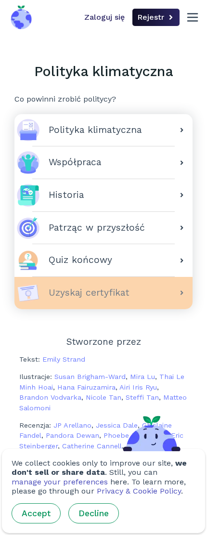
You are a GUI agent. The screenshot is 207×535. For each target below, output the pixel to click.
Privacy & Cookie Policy (139, 491)
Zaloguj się (104, 17)
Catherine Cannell (92, 446)
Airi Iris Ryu (138, 387)
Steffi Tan (142, 397)
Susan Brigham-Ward (90, 376)
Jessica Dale (117, 425)
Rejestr (150, 17)
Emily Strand (63, 359)
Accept (36, 513)
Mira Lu (142, 376)
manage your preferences (60, 481)
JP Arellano (72, 425)
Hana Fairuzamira (86, 387)
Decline (93, 513)
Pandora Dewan (72, 435)
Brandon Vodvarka (50, 397)
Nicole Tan (103, 397)
